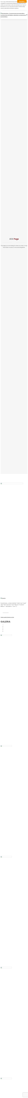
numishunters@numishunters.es (8, 609)
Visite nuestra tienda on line (7, 617)
